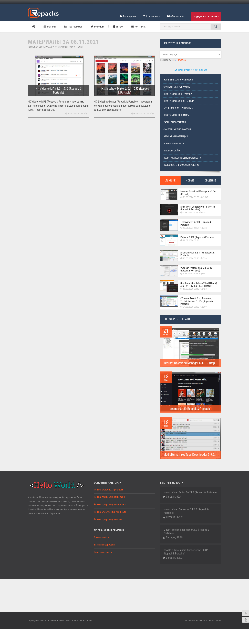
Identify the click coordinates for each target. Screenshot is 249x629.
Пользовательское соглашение (181, 164)
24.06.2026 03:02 (191, 307)
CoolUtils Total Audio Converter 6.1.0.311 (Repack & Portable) (186, 552)
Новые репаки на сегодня (178, 79)
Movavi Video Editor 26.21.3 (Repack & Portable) (190, 492)
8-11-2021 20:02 (75, 113)
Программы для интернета (178, 100)
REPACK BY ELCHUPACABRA (41, 47)
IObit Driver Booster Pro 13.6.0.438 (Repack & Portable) (197, 208)
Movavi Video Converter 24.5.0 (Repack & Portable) (186, 511)
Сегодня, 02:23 (174, 557)
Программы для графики (177, 94)
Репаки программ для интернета (110, 504)
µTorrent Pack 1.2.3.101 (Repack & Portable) (197, 254)
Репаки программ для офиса (108, 519)
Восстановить (152, 16)
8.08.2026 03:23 (190, 273)
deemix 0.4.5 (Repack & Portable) (191, 409)
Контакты (140, 26)
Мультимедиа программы (178, 108)
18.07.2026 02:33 (191, 240)
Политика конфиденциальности (182, 157)
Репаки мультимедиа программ (110, 512)
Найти (216, 27)
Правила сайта (171, 150)
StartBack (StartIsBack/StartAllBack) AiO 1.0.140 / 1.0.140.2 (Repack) (198, 284)
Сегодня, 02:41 (174, 496)
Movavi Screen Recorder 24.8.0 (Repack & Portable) (186, 531)
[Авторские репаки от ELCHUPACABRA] (43, 12)
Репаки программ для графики (109, 497)
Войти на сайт (176, 16)
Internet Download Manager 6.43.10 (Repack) (197, 193)
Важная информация (175, 136)
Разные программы (174, 122)
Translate (182, 60)
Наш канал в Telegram (192, 70)
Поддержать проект (206, 16)
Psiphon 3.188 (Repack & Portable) (197, 237)
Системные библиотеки (177, 129)
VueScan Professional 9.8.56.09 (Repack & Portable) (196, 269)
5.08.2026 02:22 (190, 212)
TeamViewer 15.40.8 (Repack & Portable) (195, 223)
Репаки (51, 26)
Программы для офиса (176, 115)
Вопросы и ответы (173, 143)
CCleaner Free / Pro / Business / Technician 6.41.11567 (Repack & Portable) (196, 301)
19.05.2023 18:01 (191, 228)
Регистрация (129, 16)
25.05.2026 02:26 (191, 258)
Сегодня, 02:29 (174, 537)
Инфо (119, 26)
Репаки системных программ (108, 489)
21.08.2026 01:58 (191, 197)
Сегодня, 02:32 (174, 517)
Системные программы (177, 86)
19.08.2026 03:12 (191, 289)
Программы (74, 26)
